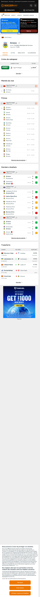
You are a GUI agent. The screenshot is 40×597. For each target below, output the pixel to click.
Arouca (22, 276)
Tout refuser (20, 588)
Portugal (8, 37)
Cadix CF (23, 265)
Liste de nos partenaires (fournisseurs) (14, 578)
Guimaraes (23, 259)
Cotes (13, 53)
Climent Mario (8, 265)
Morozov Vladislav (10, 253)
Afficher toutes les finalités (20, 593)
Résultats (21, 53)
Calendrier (32, 53)
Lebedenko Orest (9, 259)
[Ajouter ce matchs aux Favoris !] (1, 91)
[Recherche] (31, 5)
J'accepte (20, 582)
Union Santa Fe (25, 270)
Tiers (16, 565)
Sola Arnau (7, 276)
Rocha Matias (8, 270)
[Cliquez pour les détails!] (19, 90)
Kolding (22, 253)
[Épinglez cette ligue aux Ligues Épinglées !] (16, 86)
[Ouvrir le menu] (35, 5)
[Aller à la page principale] (10, 5)
